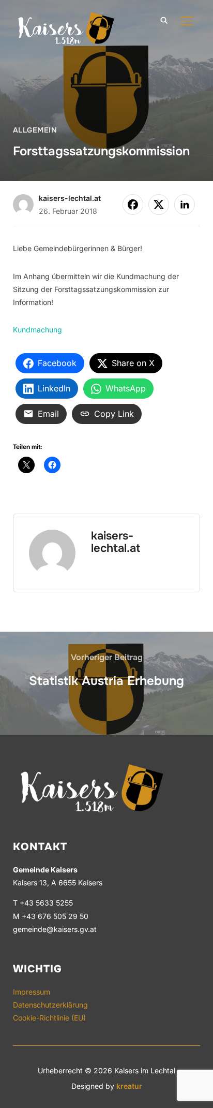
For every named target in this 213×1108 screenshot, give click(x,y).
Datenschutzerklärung (50, 1004)
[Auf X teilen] (158, 204)
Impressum (31, 991)
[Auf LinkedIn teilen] (184, 204)
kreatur (129, 1086)
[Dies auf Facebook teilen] (133, 204)
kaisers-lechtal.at (70, 198)
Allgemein (35, 130)
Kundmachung (37, 329)
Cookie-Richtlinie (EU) (49, 1017)
